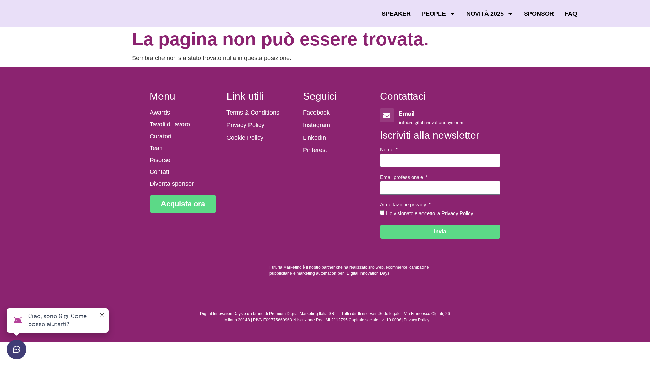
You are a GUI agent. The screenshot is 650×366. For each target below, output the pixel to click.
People (433, 13)
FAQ (571, 13)
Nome (387, 149)
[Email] (387, 115)
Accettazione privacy (404, 204)
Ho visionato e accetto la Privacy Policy (429, 213)
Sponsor (539, 13)
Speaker (396, 13)
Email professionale (402, 177)
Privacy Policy (416, 320)
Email (407, 114)
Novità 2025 (485, 13)
